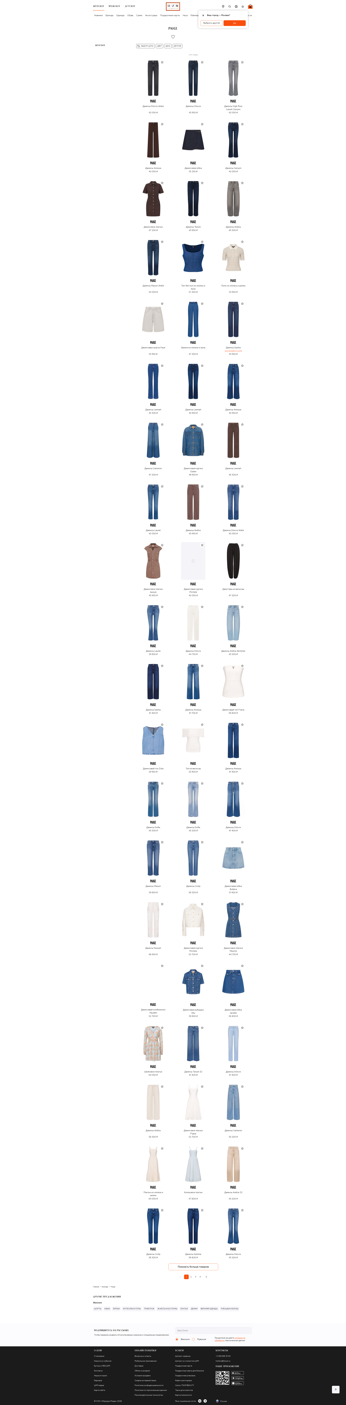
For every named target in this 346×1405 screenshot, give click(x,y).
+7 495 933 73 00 (223, 1356)
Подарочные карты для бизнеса (189, 1371)
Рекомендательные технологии (149, 1395)
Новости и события (102, 1361)
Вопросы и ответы (143, 1356)
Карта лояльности (183, 1395)
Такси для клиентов (184, 1390)
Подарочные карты (170, 15)
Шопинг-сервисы (182, 1356)
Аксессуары (151, 15)
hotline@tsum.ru (223, 1361)
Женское (100, 45)
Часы (185, 15)
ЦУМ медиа (99, 1385)
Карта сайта (99, 1390)
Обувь (130, 15)
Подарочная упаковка (185, 1376)
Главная (96, 1287)
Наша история (100, 1376)
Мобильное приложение (146, 1361)
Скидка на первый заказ (145, 1380)
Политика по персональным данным (151, 1390)
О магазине (99, 1356)
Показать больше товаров (193, 1267)
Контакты (98, 1371)
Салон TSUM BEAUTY (184, 1385)
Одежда (120, 15)
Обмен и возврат (142, 1371)
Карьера (98, 1380)
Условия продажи (143, 1376)
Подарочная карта (183, 1366)
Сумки (139, 15)
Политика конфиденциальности (149, 1385)
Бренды (109, 15)
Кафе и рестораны (183, 1380)
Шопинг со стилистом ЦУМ (187, 1361)
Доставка (139, 1366)
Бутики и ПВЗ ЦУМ (102, 1366)
